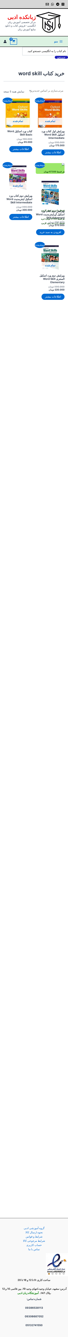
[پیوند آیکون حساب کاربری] (5, 41)
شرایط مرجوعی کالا (34, 1240)
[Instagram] (63, 4)
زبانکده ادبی (21, 17)
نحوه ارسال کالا (34, 1232)
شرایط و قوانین (34, 1236)
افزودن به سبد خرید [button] (50, 232)
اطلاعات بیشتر (53, 152)
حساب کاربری (34, 1245)
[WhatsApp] (52, 4)
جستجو (61, 57)
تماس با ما (34, 1249)
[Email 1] (47, 4)
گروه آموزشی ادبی (34, 1228)
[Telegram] (57, 4)
